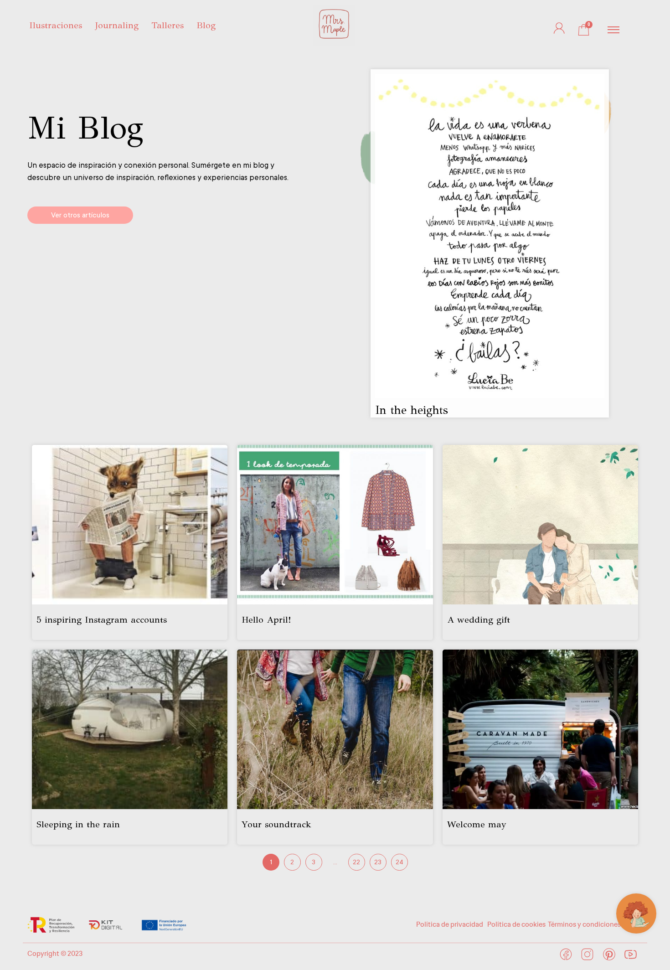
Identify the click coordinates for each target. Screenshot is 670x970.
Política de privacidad (450, 924)
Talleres (167, 25)
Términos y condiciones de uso (595, 924)
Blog (206, 25)
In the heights (411, 410)
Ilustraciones (55, 25)
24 (399, 862)
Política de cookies (516, 924)
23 (377, 862)
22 (356, 862)
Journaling (117, 25)
